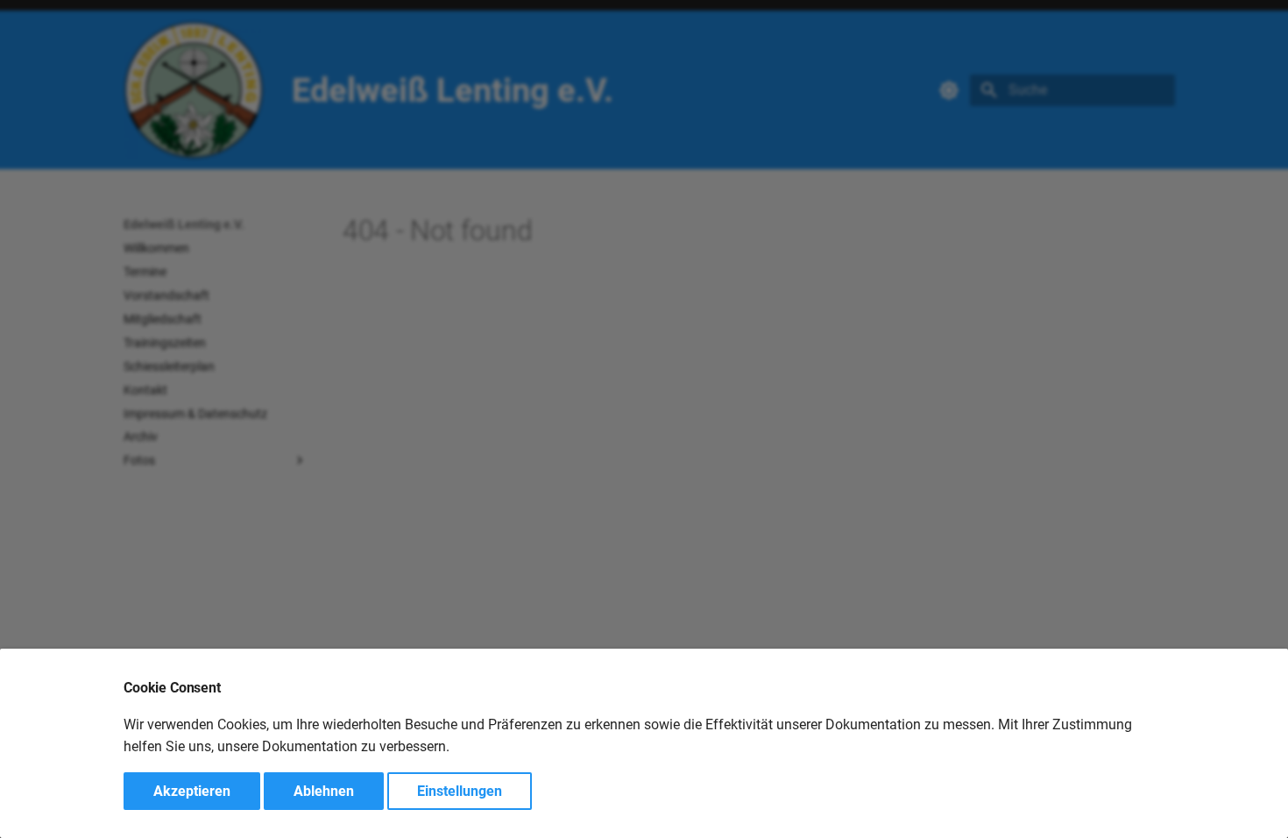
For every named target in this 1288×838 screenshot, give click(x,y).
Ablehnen (324, 791)
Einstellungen (459, 791)
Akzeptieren (191, 791)
